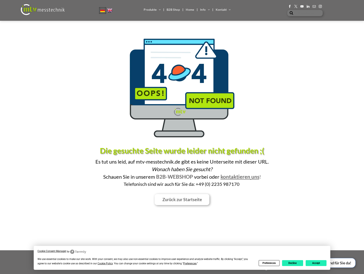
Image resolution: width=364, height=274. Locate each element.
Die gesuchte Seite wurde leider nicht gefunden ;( (182, 150)
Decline (292, 263)
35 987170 (228, 184)
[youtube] (302, 7)
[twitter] (295, 7)
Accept (316, 263)
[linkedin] (308, 7)
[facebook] (289, 7)
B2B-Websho (173, 177)
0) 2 (210, 184)
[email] (314, 7)
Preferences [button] (190, 263)
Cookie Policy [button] (105, 263)
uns (255, 177)
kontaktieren (235, 177)
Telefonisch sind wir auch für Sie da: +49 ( (165, 184)
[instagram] (320, 7)
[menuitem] (152, 9)
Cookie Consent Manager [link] (51, 251)
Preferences (269, 263)
